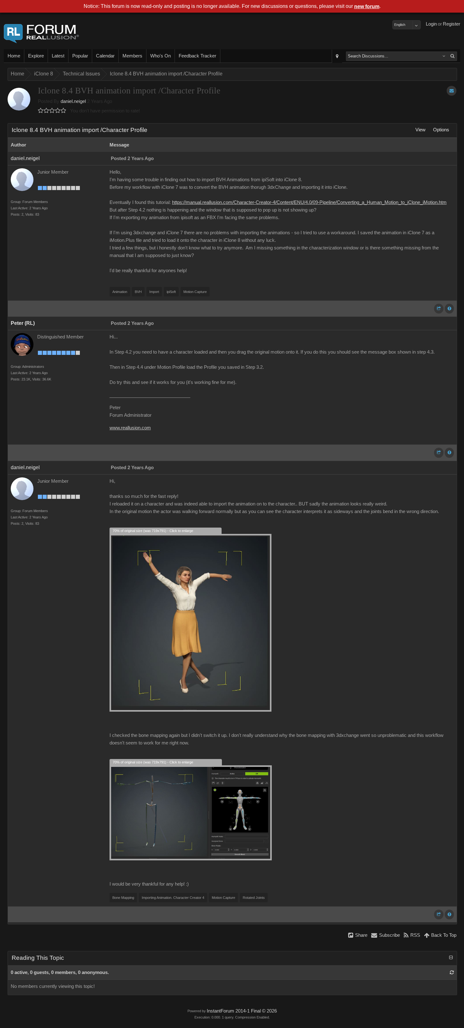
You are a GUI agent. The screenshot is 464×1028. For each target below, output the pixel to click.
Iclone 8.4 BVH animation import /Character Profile (166, 73)
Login (431, 24)
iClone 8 (43, 73)
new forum (366, 6)
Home (14, 55)
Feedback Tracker (197, 55)
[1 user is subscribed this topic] (451, 91)
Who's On (160, 55)
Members (132, 55)
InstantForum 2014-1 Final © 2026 (242, 1010)
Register (451, 24)
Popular (80, 55)
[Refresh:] (452, 972)
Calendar (105, 55)
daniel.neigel (73, 101)
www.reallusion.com (130, 427)
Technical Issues (81, 73)
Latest (58, 55)
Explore (36, 55)
